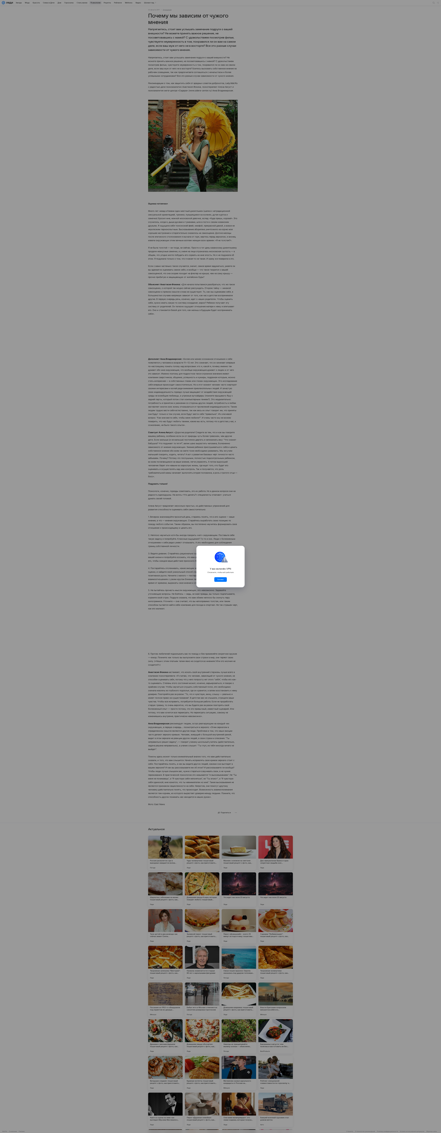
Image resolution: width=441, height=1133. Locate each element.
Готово (220, 579)
